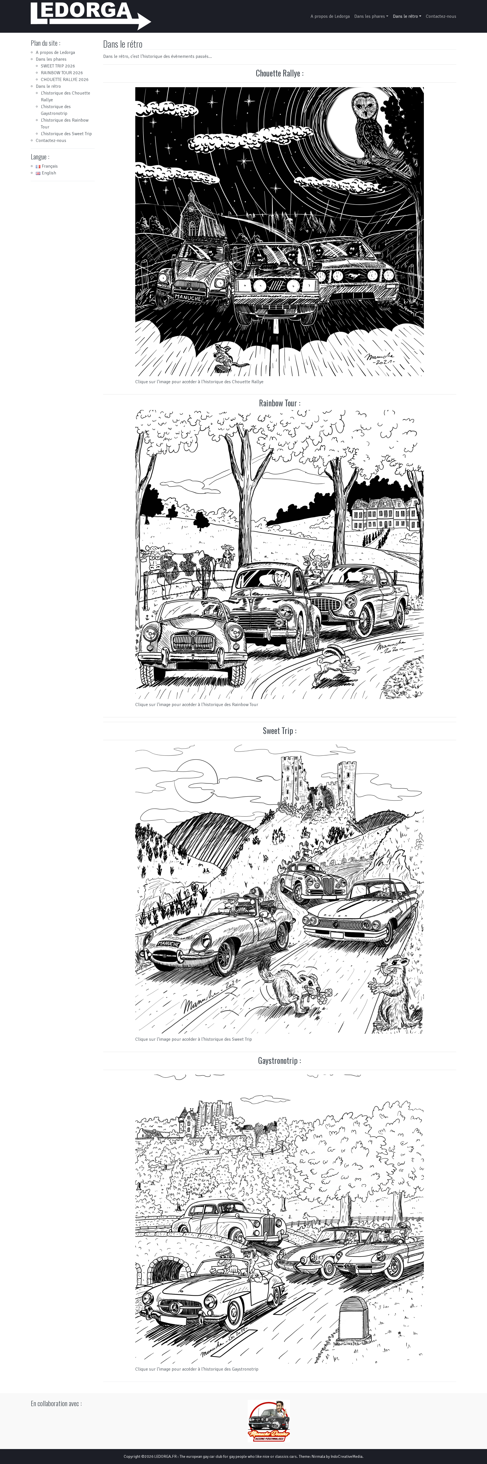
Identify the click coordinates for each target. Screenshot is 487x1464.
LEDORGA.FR (165, 1456)
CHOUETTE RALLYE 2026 (65, 79)
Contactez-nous (441, 16)
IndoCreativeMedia (346, 1456)
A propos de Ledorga (330, 16)
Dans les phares (369, 16)
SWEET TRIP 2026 (58, 66)
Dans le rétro (405, 16)
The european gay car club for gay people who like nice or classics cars (238, 1456)
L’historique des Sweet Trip (66, 134)
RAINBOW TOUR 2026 (62, 73)
